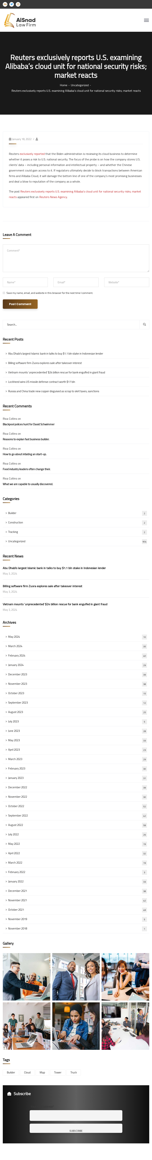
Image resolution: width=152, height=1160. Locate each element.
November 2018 (76, 928)
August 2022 (77, 825)
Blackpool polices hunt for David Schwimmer (28, 424)
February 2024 (77, 655)
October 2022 (77, 806)
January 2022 (77, 881)
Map (42, 1072)
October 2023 (77, 693)
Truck (73, 1072)
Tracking (76, 532)
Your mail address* (42, 1106)
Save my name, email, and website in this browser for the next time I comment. (49, 293)
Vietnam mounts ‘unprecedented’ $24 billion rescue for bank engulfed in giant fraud (56, 372)
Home (63, 85)
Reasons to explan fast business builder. (26, 439)
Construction (76, 522)
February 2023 (77, 768)
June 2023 (77, 730)
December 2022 (77, 787)
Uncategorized (80, 85)
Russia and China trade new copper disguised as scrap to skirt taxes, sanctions (53, 391)
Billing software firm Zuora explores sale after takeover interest (45, 363)
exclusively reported (32, 154)
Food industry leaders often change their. (26, 469)
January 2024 (77, 665)
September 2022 (77, 815)
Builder (76, 513)
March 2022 (77, 862)
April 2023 (77, 749)
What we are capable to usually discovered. (28, 484)
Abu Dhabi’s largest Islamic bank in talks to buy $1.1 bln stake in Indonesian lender (55, 353)
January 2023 (77, 778)
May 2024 (77, 636)
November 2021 (77, 900)
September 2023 (77, 702)
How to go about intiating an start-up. (25, 454)
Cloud (27, 1072)
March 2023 (77, 759)
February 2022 (76, 872)
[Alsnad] (22, 20)
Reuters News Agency (53, 197)
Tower (57, 1072)
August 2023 (77, 712)
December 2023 (77, 674)
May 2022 (77, 843)
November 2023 (77, 683)
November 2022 (77, 796)
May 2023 (77, 740)
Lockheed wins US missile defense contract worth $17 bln (41, 381)
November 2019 (76, 919)
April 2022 (77, 853)
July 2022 (77, 834)
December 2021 (77, 890)
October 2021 (77, 909)
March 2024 (77, 646)
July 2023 (76, 721)
